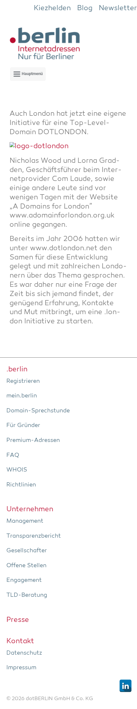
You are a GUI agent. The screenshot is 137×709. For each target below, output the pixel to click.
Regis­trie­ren (23, 381)
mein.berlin (21, 396)
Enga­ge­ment (24, 580)
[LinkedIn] (125, 685)
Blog (84, 8)
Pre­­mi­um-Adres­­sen (33, 440)
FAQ (12, 455)
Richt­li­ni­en (21, 485)
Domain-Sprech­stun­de (38, 411)
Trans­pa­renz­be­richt (33, 536)
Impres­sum (21, 668)
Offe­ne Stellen (26, 565)
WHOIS (16, 470)
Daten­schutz (24, 653)
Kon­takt (20, 641)
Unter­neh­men (29, 509)
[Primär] (28, 74)
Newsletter (118, 8)
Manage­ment (24, 521)
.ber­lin (16, 369)
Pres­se (17, 619)
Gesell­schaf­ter (26, 551)
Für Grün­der (23, 425)
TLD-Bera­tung (26, 595)
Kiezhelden (52, 8)
